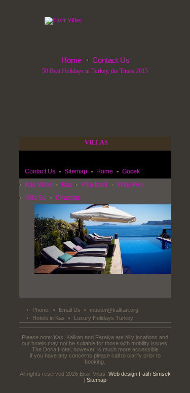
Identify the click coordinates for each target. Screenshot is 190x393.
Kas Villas (38, 184)
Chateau (67, 197)
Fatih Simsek (155, 374)
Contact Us (111, 60)
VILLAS (96, 142)
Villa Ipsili (94, 184)
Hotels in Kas (48, 318)
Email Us (70, 310)
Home (71, 60)
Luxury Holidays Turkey (103, 318)
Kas (66, 184)
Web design (122, 374)
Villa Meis (130, 184)
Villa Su (35, 197)
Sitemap (75, 171)
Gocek (131, 171)
